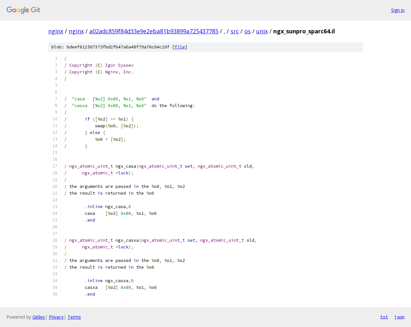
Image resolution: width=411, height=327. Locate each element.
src (235, 31)
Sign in (398, 10)
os (247, 31)
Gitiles (38, 317)
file (180, 47)
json (399, 317)
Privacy (56, 317)
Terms (74, 317)
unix (262, 31)
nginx (55, 31)
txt (384, 317)
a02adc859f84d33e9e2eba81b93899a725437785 (153, 31)
